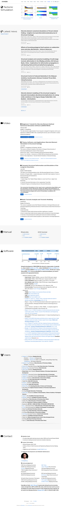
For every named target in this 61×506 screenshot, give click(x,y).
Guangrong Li (25, 374)
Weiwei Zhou (25, 386)
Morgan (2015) (37, 269)
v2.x (24, 235)
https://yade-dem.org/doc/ (33, 295)
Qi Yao (23, 407)
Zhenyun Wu (32, 359)
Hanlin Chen (25, 369)
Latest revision (28, 338)
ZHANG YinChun (45, 481)
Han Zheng (24, 413)
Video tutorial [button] (31, 137)
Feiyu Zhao (24, 379)
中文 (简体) (35, 501)
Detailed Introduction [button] (39, 137)
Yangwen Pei (25, 376)
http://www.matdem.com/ (34, 297)
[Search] (53, 1)
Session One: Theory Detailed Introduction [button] (31, 158)
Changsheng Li (27, 361)
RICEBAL (48, 269)
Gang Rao (24, 397)
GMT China (43, 465)
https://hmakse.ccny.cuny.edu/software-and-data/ (40, 292)
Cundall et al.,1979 (33, 268)
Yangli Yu (24, 395)
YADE (29, 271)
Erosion (40, 17)
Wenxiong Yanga (23, 42)
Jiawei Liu (22, 71)
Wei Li (23, 405)
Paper (29, 87)
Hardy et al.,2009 (52, 268)
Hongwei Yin (25, 356)
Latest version (26, 234)
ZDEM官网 (4, 1)
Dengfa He (24, 377)
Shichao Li (24, 382)
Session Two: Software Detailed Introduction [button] (49, 158)
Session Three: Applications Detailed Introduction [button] (29, 160)
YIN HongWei (44, 479)
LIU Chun (23, 468)
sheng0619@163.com (42, 449)
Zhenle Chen (25, 392)
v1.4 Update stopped (27, 237)
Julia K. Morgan (37, 288)
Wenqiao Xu (32, 358)
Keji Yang (24, 384)
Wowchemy (23, 505)
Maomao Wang (25, 367)
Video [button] (22, 158)
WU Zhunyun (44, 475)
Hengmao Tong (25, 363)
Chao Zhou (23, 103)
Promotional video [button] (24, 137)
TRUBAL (43, 269)
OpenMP (36, 283)
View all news (4, 34)
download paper (23, 106)
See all (23, 110)
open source (30, 505)
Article (29, 43)
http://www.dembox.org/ (33, 293)
